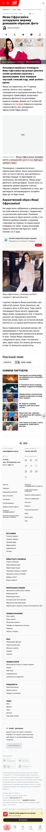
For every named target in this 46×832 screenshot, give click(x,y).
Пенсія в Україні (12, 631)
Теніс (8, 710)
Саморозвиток (11, 674)
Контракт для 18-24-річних (16, 600)
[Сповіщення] (43, 3)
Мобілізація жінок (13, 597)
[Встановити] (23, 817)
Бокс (8, 704)
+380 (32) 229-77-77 (15, 798)
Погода (9, 551)
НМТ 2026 (9, 671)
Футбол (9, 707)
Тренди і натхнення (13, 693)
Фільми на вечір (12, 648)
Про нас (5, 484)
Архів (26, 513)
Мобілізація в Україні (15, 588)
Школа (8, 668)
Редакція (6, 488)
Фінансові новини (13, 622)
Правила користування (11, 507)
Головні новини (12, 536)
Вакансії (27, 506)
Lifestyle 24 (6, 9)
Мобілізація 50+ (12, 594)
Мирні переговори (13, 568)
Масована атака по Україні (16, 574)
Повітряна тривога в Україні (16, 571)
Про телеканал (8, 496)
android (9, 760)
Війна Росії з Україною (16, 559)
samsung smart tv (24, 766)
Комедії (9, 651)
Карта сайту (29, 517)
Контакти (28, 502)
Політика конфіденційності (9, 511)
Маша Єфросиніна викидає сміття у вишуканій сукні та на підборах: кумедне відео (23, 160)
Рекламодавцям (8, 503)
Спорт (9, 701)
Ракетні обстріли (12, 562)
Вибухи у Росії (11, 577)
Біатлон (9, 713)
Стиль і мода (16, 9)
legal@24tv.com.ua (28, 800)
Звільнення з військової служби (18, 591)
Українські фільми (13, 645)
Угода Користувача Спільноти (31, 490)
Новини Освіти (12, 662)
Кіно (8, 639)
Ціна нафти (10, 616)
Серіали (9, 654)
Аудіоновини (11, 548)
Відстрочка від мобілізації (16, 603)
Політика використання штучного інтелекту (11, 516)
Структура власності (32, 510)
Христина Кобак (13, 28)
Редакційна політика (10, 492)
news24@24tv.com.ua (10, 451)
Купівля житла (11, 690)
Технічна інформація (32, 498)
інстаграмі (18, 104)
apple (24, 760)
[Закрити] (41, 813)
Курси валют (11, 619)
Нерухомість (11, 684)
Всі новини (11, 533)
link (26, 460)
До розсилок (14, 745)
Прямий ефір (11, 542)
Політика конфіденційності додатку (34, 485)
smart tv (9, 766)
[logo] (14, 3)
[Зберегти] (39, 34)
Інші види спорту (12, 716)
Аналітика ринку (12, 687)
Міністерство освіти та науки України (20, 665)
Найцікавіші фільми (13, 642)
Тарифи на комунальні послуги (17, 625)
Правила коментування (33, 495)
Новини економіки (14, 613)
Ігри (26, 521)
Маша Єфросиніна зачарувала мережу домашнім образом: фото (33, 9)
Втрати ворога (11, 580)
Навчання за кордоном (14, 677)
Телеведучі (6, 499)
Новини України (12, 539)
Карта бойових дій (13, 565)
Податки (9, 628)
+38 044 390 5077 (31, 451)
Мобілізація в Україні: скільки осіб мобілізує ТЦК (24, 606)
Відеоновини (11, 545)
